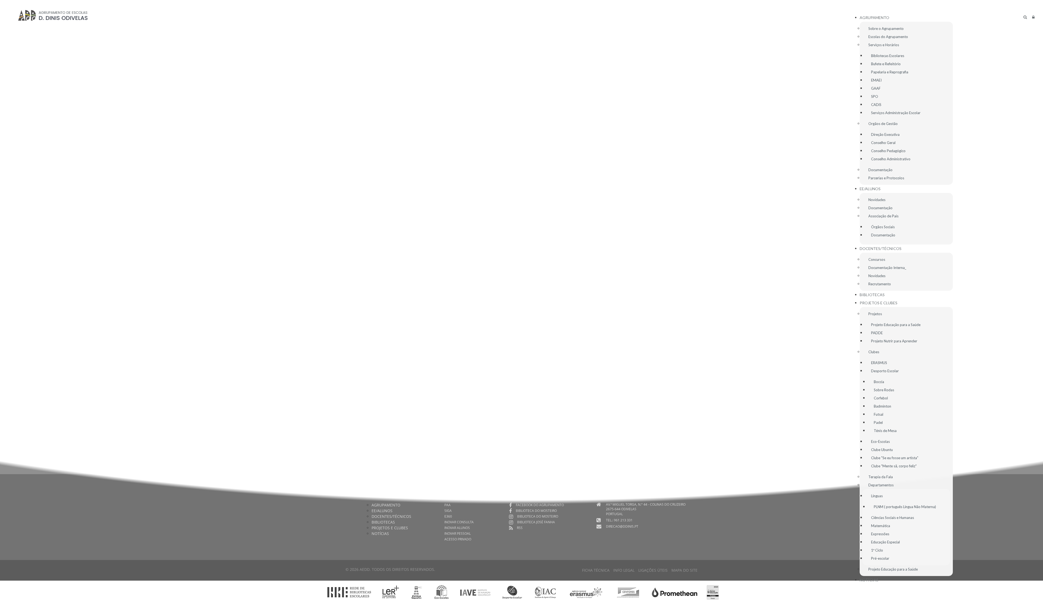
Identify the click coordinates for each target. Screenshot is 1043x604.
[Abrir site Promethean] (674, 592)
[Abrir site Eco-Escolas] (441, 592)
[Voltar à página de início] (52, 15)
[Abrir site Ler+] (390, 592)
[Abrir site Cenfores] (628, 592)
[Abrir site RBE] (349, 592)
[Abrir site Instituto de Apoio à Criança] (545, 592)
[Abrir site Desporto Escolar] (512, 592)
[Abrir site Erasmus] (586, 592)
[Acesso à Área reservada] (1033, 17)
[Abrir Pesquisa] (1025, 17)
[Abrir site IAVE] (475, 592)
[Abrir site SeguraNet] (417, 592)
